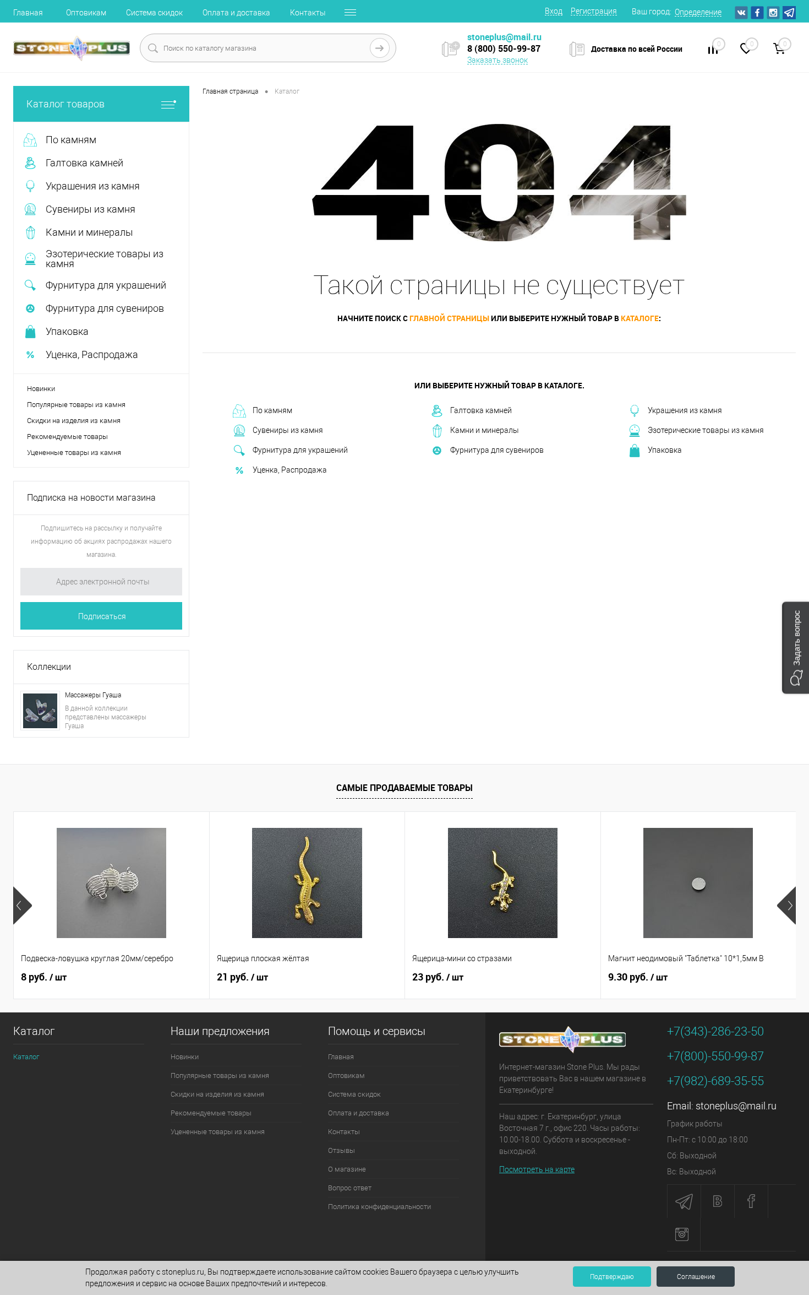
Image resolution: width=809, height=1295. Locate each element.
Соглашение (696, 1277)
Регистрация (594, 11)
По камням (272, 410)
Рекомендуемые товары (67, 436)
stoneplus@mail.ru (736, 1106)
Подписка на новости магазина (91, 497)
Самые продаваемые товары (404, 788)
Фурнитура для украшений (300, 450)
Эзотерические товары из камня (706, 430)
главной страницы (449, 318)
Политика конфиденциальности (379, 1206)
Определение (698, 12)
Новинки (41, 388)
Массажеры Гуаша (93, 695)
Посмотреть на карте (537, 1169)
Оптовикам (86, 12)
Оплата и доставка (236, 12)
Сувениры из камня (288, 430)
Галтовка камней (481, 410)
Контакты (308, 12)
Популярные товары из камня (76, 404)
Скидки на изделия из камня (74, 420)
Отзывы (341, 1150)
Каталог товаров (65, 104)
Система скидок (154, 12)
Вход (553, 11)
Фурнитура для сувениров (497, 450)
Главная (28, 12)
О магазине (347, 1169)
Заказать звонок (497, 60)
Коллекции (49, 667)
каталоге (640, 318)
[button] (795, 647)
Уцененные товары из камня (74, 452)
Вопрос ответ (349, 1188)
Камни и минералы (484, 430)
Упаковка (665, 450)
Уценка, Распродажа (290, 469)
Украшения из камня (685, 410)
